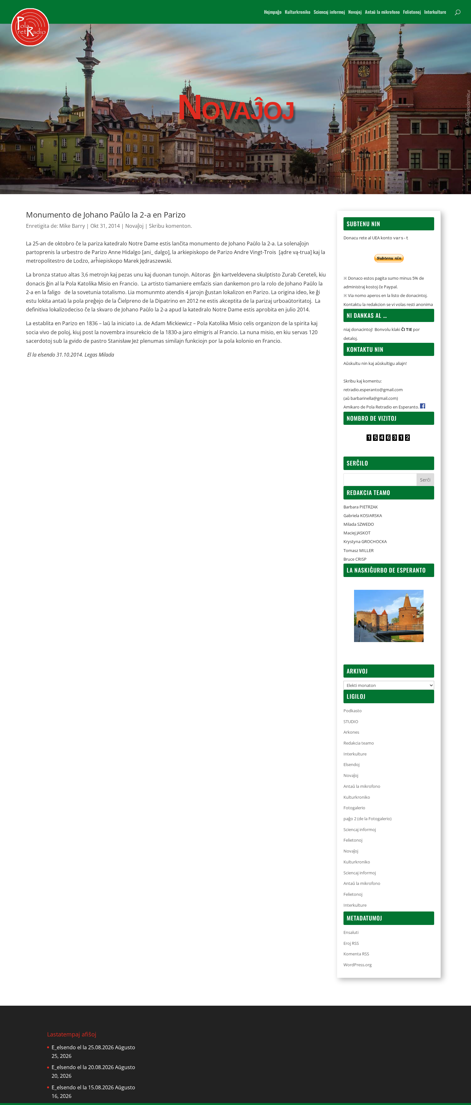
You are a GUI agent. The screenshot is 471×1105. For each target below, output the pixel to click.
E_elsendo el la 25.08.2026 (83, 1047)
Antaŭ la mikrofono (382, 12)
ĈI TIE (406, 329)
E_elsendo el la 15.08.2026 (83, 1087)
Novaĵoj (134, 225)
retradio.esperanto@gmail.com (373, 389)
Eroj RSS (351, 943)
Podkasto (352, 710)
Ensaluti (351, 932)
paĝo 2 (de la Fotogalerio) (367, 818)
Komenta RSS (356, 954)
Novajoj (355, 12)
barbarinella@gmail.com (374, 398)
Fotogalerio (354, 808)
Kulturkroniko (297, 12)
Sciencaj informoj (329, 12)
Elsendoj (351, 764)
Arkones (351, 732)
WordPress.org (357, 965)
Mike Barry (72, 225)
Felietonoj (412, 12)
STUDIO (350, 721)
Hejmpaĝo (273, 12)
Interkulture (435, 12)
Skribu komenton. (170, 225)
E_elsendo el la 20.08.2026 (83, 1067)
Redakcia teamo (358, 743)
